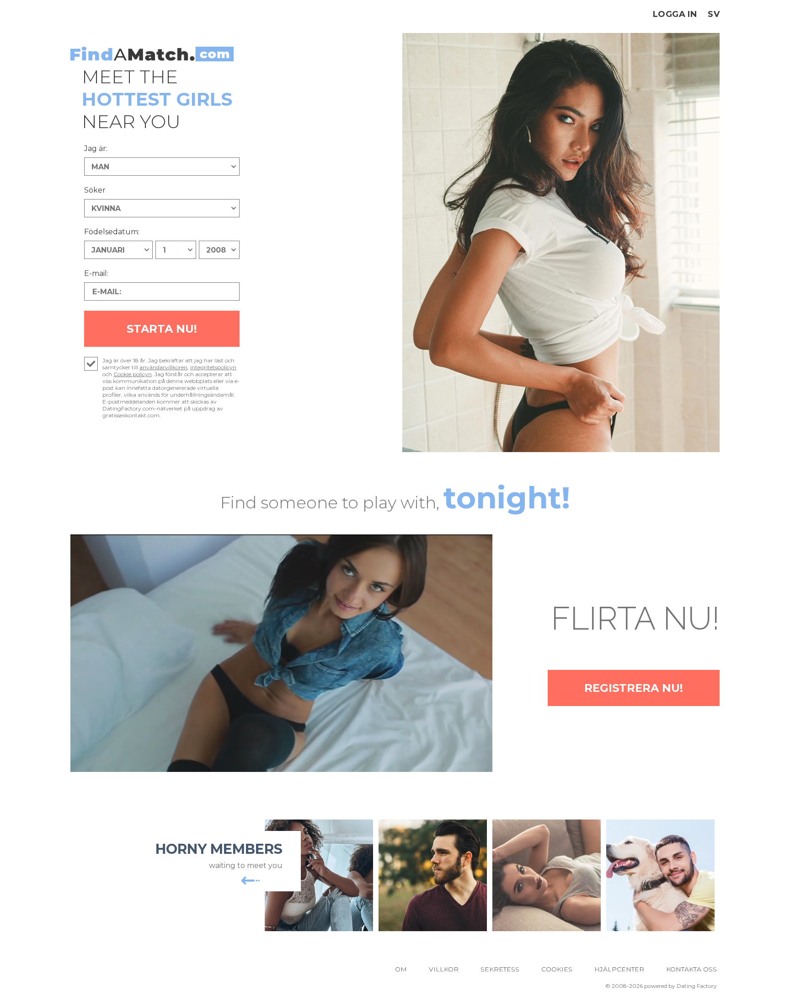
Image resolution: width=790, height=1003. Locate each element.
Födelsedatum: (111, 231)
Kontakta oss (691, 969)
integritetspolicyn (213, 367)
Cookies (556, 969)
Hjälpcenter (619, 969)
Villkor (444, 969)
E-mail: (96, 273)
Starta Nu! (162, 328)
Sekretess (499, 969)
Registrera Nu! (633, 688)
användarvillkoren (163, 367)
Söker (95, 190)
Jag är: (95, 148)
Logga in (675, 14)
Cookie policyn (132, 374)
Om (401, 969)
